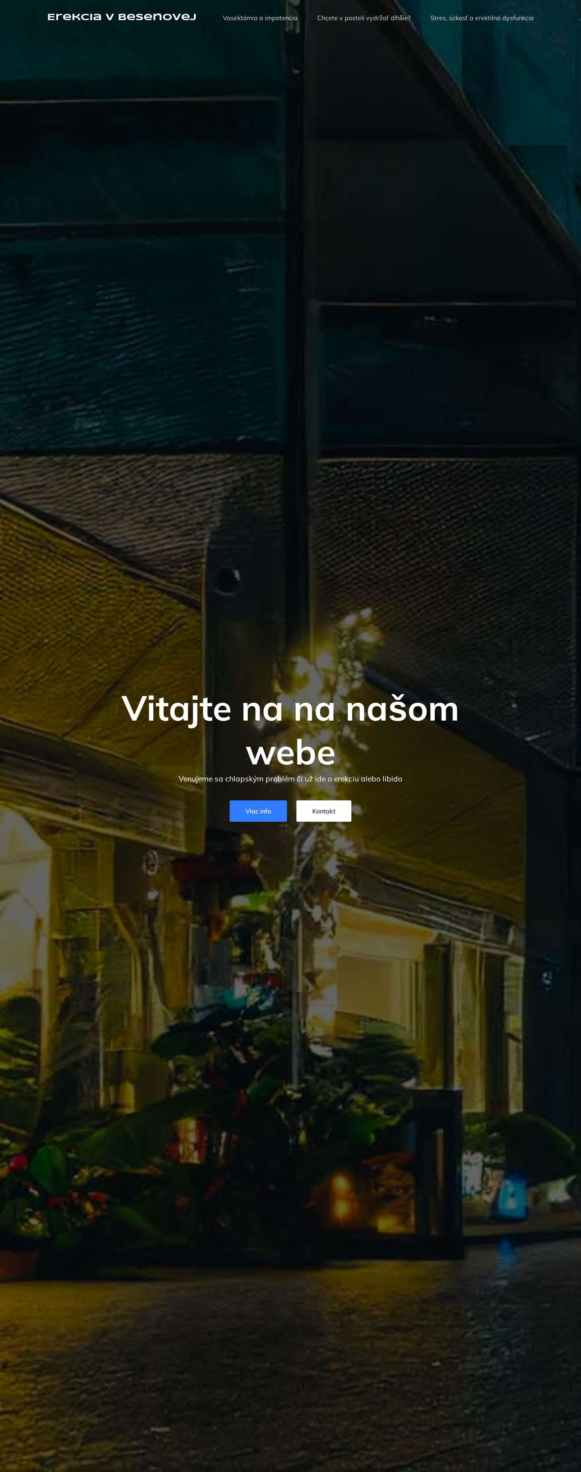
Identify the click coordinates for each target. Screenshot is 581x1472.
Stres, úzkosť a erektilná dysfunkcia (482, 18)
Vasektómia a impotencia (260, 18)
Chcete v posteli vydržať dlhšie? (364, 18)
